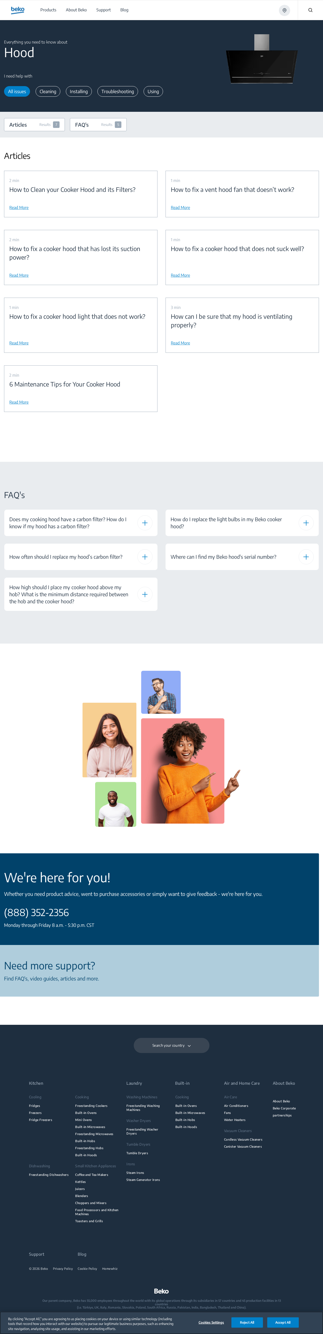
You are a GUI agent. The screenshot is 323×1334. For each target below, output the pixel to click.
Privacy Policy (63, 1269)
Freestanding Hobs (89, 1148)
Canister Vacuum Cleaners (243, 1146)
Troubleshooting (117, 91)
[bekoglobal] (17, 10)
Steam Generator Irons (143, 1180)
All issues (17, 91)
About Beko (281, 1101)
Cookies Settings (211, 1322)
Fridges (34, 1106)
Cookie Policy (87, 1269)
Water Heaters (235, 1120)
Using (153, 91)
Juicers (80, 1189)
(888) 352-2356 (36, 912)
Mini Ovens (83, 1120)
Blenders (81, 1196)
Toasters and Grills (89, 1221)
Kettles (80, 1182)
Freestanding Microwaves (94, 1134)
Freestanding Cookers (91, 1106)
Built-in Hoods (86, 1155)
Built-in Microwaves (90, 1127)
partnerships (282, 1115)
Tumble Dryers (137, 1153)
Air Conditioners (236, 1106)
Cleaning (48, 91)
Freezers (35, 1113)
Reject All (247, 1322)
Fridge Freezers (40, 1120)
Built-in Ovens (86, 1113)
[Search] (310, 10)
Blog (82, 1254)
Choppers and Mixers (90, 1203)
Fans (227, 1113)
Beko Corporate (284, 1108)
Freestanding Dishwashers (49, 1175)
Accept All (282, 1322)
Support (36, 1254)
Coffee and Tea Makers (91, 1175)
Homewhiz (110, 1269)
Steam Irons (135, 1173)
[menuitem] (48, 10)
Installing (79, 91)
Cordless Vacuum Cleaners (243, 1139)
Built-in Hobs (85, 1141)
